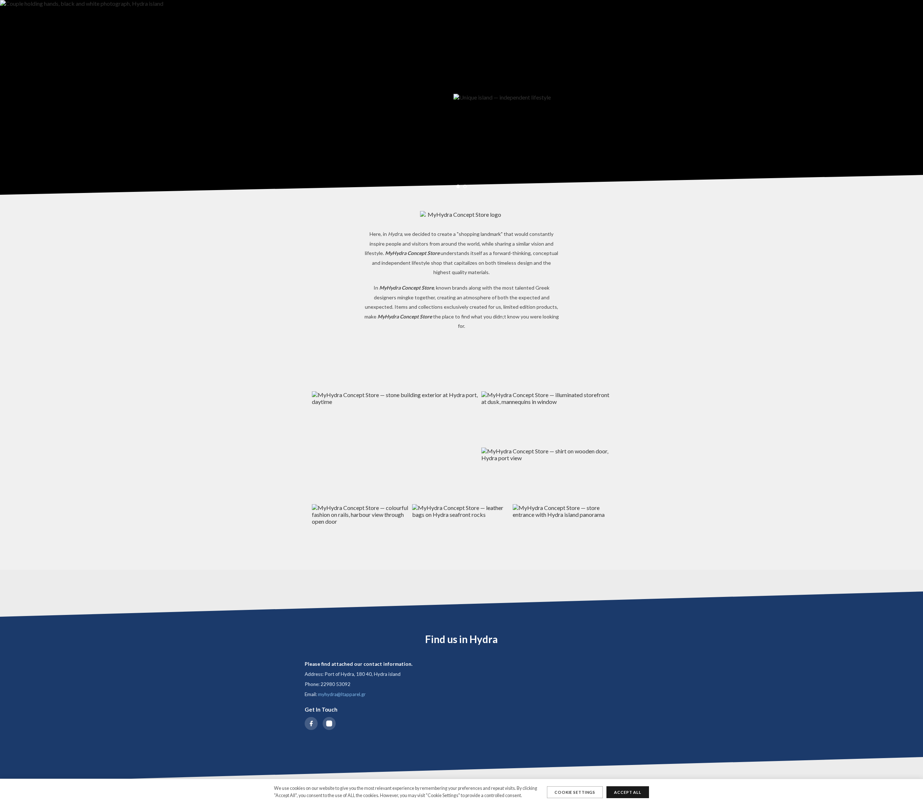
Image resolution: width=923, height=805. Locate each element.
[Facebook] (311, 723)
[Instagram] (329, 723)
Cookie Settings (575, 792)
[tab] (458, 186)
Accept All (627, 792)
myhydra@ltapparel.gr (342, 694)
